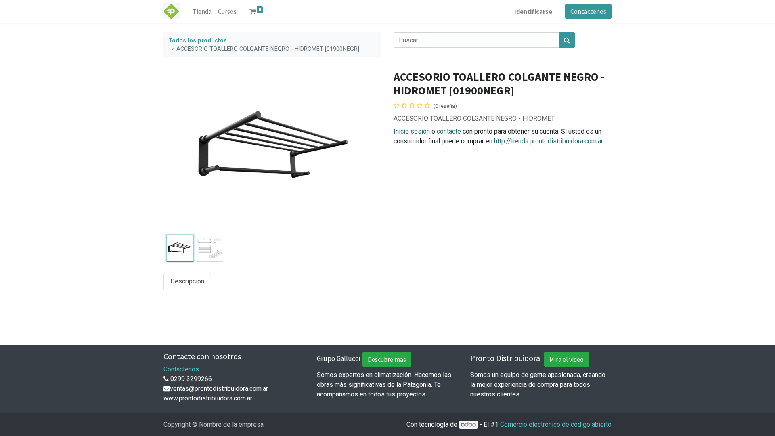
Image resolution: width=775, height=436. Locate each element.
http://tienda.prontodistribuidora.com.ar (548, 141)
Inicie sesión (412, 131)
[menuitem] (202, 11)
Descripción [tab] (187, 281)
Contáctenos (588, 11)
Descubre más (387, 359)
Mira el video (566, 359)
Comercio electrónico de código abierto (556, 424)
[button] (179, 151)
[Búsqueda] (567, 40)
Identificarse (533, 11)
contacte (449, 131)
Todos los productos (197, 40)
